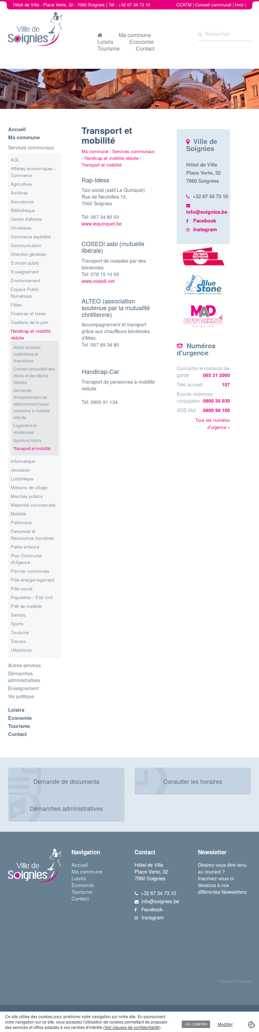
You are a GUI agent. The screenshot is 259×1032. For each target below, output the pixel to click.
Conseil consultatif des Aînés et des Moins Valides (34, 375)
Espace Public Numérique (25, 292)
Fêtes (16, 304)
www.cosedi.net (98, 280)
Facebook (204, 220)
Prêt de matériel (26, 606)
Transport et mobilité (32, 448)
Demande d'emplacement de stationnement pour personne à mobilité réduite (31, 403)
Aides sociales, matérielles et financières (27, 353)
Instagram (205, 229)
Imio (239, 4)
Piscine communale (30, 571)
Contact (145, 48)
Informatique (23, 461)
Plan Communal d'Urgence (26, 558)
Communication (26, 245)
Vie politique (21, 696)
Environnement (25, 280)
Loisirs (105, 41)
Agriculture (21, 184)
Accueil (17, 129)
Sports (17, 623)
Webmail (237, 11)
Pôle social (21, 588)
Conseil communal (213, 4)
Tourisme (108, 48)
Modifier (225, 1024)
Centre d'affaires (26, 219)
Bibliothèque (23, 210)
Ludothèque (22, 478)
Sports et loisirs (27, 440)
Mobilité (18, 513)
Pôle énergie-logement (32, 580)
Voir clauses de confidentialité (132, 1027)
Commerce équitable (31, 236)
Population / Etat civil (32, 597)
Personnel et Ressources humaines (32, 534)
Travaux (18, 641)
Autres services (24, 665)
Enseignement (25, 271)
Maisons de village (29, 487)
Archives (19, 192)
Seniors (18, 615)
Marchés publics (27, 496)
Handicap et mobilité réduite (111, 158)
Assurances (22, 201)
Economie (142, 41)
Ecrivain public (25, 263)
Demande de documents (66, 781)
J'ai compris (196, 1024)
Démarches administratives (24, 676)
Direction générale (28, 254)
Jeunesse (20, 470)
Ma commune (135, 35)
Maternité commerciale (33, 505)
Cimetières (21, 228)
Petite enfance (25, 546)
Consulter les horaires (192, 781)
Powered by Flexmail (235, 981)
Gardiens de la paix (30, 322)
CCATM (184, 4)
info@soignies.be (206, 211)
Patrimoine (21, 522)
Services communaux (31, 147)
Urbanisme (21, 650)
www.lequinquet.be (102, 223)
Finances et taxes (28, 313)
